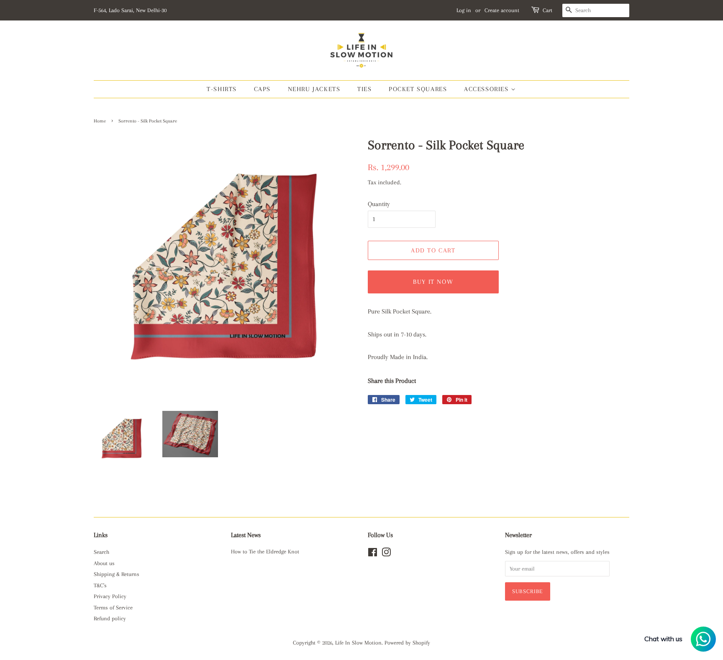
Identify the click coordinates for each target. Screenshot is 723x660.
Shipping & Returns (116, 574)
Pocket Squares (418, 89)
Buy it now (433, 281)
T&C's (100, 585)
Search (101, 552)
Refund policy (110, 618)
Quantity (379, 204)
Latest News (246, 535)
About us (104, 563)
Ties (364, 89)
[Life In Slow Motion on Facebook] (372, 554)
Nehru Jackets (314, 89)
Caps (262, 89)
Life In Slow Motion (358, 643)
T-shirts (222, 89)
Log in (463, 10)
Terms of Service (113, 607)
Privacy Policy (110, 596)
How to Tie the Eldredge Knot (265, 551)
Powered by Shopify (407, 643)
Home (100, 121)
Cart (547, 10)
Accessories (487, 89)
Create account (502, 10)
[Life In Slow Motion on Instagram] (386, 554)
